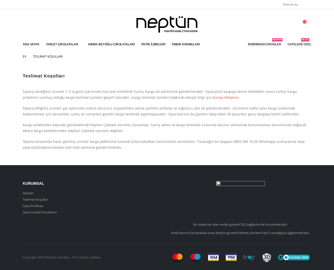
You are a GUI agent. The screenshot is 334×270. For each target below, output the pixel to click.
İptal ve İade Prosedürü (40, 212)
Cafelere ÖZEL (299, 43)
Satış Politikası (33, 206)
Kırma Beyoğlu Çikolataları (111, 44)
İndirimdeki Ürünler (265, 43)
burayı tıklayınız (225, 97)
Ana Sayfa (31, 44)
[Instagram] (307, 4)
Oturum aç (290, 4)
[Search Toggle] (291, 25)
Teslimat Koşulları (35, 199)
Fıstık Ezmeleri (153, 44)
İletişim (28, 193)
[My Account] (280, 24)
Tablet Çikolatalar (62, 44)
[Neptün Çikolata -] (167, 24)
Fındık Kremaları (186, 44)
